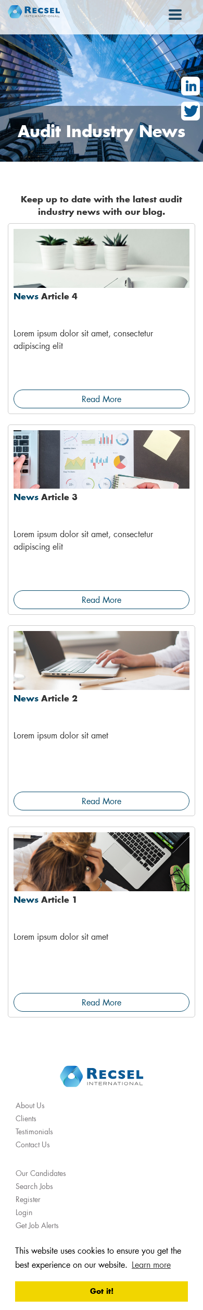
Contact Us (33, 1144)
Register (28, 1199)
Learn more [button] (151, 1264)
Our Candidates (41, 1173)
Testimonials (34, 1131)
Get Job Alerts (37, 1225)
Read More (101, 398)
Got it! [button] (101, 1291)
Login (24, 1212)
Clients (26, 1118)
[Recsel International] (34, 11)
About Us (30, 1105)
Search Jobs (34, 1186)
